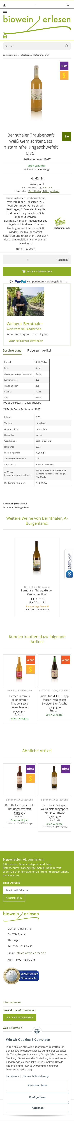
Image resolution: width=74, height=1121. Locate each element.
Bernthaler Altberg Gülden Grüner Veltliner (37, 592)
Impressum (12, 1076)
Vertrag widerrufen (19, 1017)
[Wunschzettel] (67, 5)
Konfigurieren (37, 1097)
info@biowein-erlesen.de (31, 953)
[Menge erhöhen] (48, 259)
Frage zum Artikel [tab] (39, 350)
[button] (36, 5)
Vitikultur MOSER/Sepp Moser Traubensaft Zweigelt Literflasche (54, 699)
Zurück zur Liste (11, 54)
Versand (47, 187)
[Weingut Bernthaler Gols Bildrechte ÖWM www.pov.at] (25, 301)
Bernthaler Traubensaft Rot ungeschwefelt (19, 807)
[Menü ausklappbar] (5, 12)
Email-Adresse (11, 882)
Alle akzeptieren (38, 1085)
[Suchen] (68, 46)
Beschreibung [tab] (12, 350)
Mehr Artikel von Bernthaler (25, 340)
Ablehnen (38, 1107)
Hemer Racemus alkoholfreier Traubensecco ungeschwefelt (19, 701)
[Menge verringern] (6, 259)
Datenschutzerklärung (36, 1076)
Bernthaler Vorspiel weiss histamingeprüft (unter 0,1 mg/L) (54, 808)
